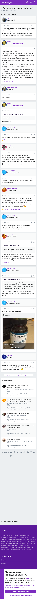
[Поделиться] (32, 25)
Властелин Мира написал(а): (12, 114)
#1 (34, 25)
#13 (34, 362)
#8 (34, 196)
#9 (34, 222)
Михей (11, 393)
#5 (34, 134)
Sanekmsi (12, 445)
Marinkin (11, 419)
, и (12, 209)
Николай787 (12, 433)
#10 (34, 242)
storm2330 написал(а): (10, 245)
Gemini (9, 429)
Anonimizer (10, 403)
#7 (34, 178)
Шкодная (10, 415)
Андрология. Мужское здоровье (24, 389)
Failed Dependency (13, 441)
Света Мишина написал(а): (12, 279)
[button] (3, 2)
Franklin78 (10, 389)
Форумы (3, 560)
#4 (34, 110)
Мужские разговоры (21, 403)
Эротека (3, 563)
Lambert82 (12, 407)
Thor (4, 10)
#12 (34, 308)
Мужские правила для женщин (18, 413)
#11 (34, 276)
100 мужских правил (14, 439)
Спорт (14, 429)
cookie (27, 578)
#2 (34, 49)
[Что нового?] (34, 2)
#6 (34, 153)
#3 (34, 95)
